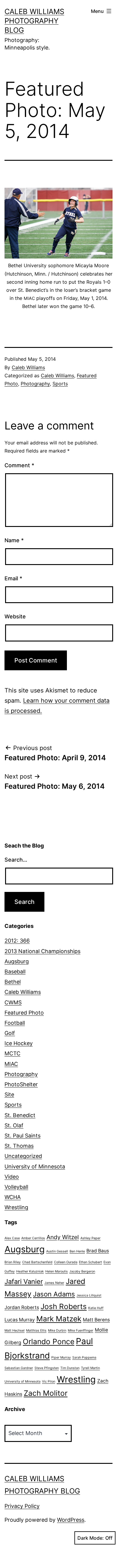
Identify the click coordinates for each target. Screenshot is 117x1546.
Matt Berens (96, 1320)
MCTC (12, 1053)
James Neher (54, 1283)
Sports (60, 384)
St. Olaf (13, 1125)
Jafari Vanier (23, 1281)
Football (14, 1023)
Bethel (12, 982)
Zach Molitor (46, 1393)
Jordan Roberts (21, 1307)
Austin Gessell (57, 1251)
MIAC (11, 1064)
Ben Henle (77, 1251)
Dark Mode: (90, 1538)
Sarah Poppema (84, 1357)
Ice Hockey (18, 1043)
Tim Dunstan (70, 1368)
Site (9, 1094)
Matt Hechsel (14, 1330)
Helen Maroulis (56, 1271)
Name (14, 540)
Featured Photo (24, 1012)
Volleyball (16, 1187)
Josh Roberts (63, 1306)
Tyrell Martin (90, 1368)
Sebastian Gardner (18, 1368)
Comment (19, 465)
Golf (9, 1033)
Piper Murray (61, 1357)
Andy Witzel (62, 1237)
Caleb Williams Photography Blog (34, 20)
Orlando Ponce (48, 1341)
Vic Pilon (48, 1381)
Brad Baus (97, 1251)
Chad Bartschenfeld (37, 1262)
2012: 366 (17, 940)
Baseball (15, 971)
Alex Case (12, 1238)
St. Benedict (19, 1115)
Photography (35, 384)
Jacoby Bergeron (82, 1271)
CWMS (13, 1002)
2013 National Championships (42, 951)
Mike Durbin (57, 1330)
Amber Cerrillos (33, 1238)
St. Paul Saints (22, 1135)
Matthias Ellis (36, 1330)
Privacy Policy (22, 1506)
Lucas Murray (19, 1320)
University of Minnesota (34, 1166)
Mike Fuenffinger (80, 1330)
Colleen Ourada (65, 1262)
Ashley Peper (90, 1238)
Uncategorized (23, 1156)
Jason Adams (54, 1294)
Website (15, 616)
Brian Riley (12, 1262)
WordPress (70, 1520)
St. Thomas (19, 1146)
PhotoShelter (21, 1084)
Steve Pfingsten (46, 1368)
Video (11, 1177)
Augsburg (16, 961)
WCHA (12, 1197)
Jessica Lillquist (88, 1295)
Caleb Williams (28, 367)
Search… (15, 860)
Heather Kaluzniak (30, 1271)
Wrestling (16, 1207)
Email (13, 578)
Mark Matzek (58, 1318)
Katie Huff (96, 1308)
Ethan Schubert (90, 1262)
